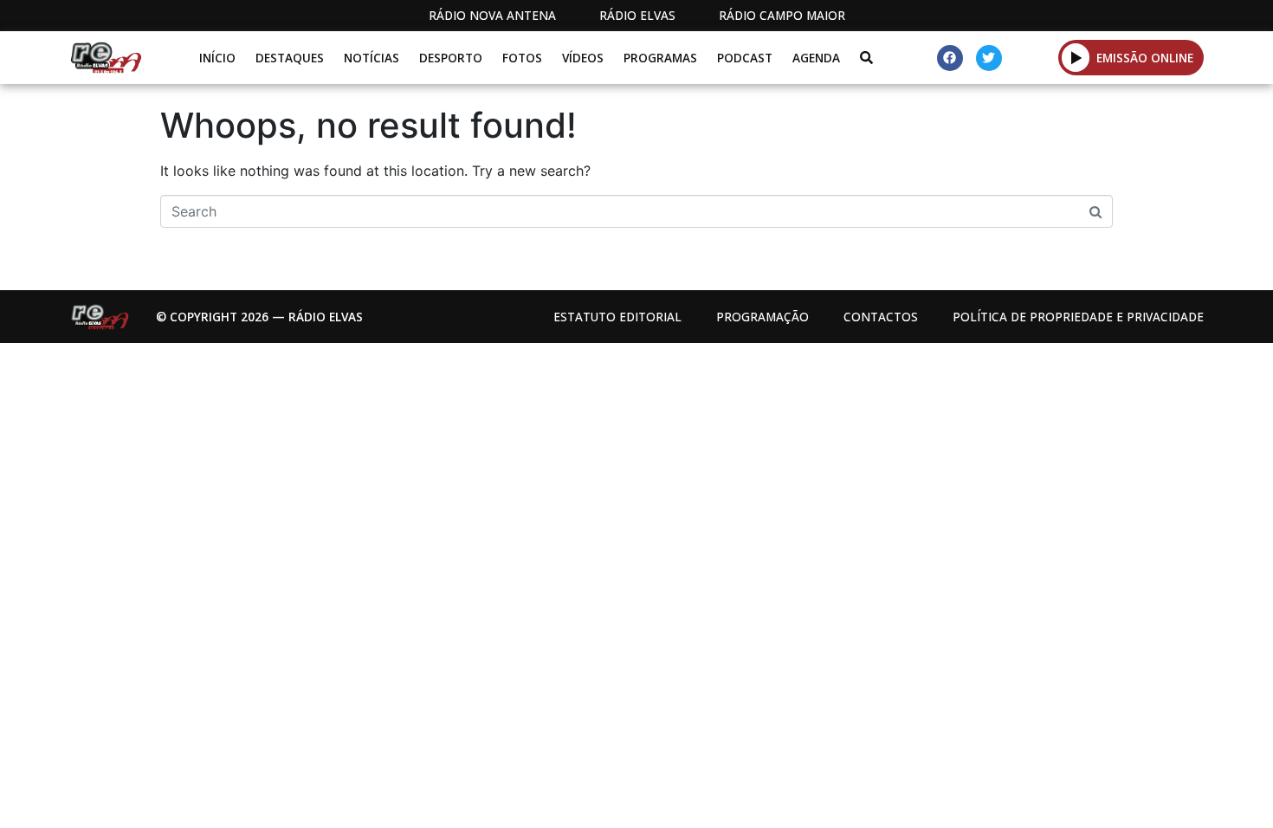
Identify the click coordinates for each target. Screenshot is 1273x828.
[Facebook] (950, 58)
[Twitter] (989, 58)
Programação (762, 316)
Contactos (880, 316)
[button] (1075, 57)
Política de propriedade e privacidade (1078, 316)
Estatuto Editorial (617, 316)
